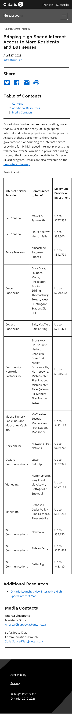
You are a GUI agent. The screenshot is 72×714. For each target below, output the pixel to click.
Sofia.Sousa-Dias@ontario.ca (24, 641)
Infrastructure (12, 60)
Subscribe (62, 5)
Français (47, 5)
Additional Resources (26, 108)
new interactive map (16, 164)
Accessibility (18, 675)
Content (17, 103)
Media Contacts (22, 112)
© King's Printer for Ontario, (23, 696)
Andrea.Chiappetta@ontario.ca (25, 624)
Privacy (15, 683)
